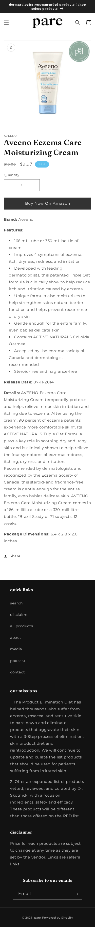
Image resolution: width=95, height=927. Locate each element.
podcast (17, 660)
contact (17, 672)
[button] (6, 22)
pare (37, 917)
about (15, 637)
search (16, 603)
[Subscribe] (76, 894)
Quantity (11, 175)
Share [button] (15, 556)
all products (21, 626)
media (16, 649)
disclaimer (20, 614)
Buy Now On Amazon (47, 203)
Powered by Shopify (57, 917)
